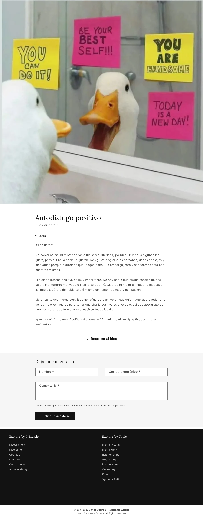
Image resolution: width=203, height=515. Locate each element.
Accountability (18, 469)
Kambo (106, 474)
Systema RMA (111, 479)
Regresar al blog (104, 339)
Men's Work (109, 449)
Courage (14, 454)
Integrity (14, 459)
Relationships (110, 454)
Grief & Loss (110, 459)
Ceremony (108, 469)
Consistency (17, 464)
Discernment (17, 444)
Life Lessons (110, 464)
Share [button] (42, 235)
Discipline (15, 449)
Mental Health (111, 444)
